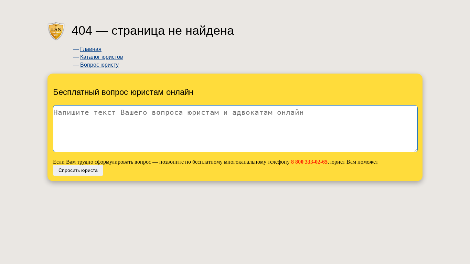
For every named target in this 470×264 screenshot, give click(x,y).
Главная (91, 49)
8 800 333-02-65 (309, 162)
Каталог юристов (101, 57)
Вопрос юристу (99, 65)
